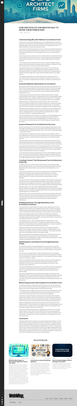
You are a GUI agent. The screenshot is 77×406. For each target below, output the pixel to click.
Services (56, 398)
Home (47, 398)
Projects (61, 398)
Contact (70, 398)
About (51, 398)
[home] (2, 203)
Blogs (65, 398)
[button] (2, 2)
